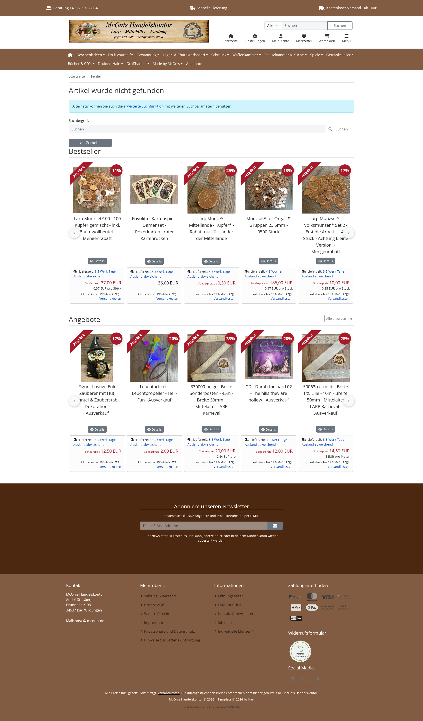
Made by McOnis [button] (166, 63)
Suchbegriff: (79, 120)
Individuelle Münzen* (234, 631)
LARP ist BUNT (229, 604)
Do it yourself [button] (119, 54)
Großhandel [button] (136, 63)
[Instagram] (302, 678)
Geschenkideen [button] (89, 54)
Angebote (194, 63)
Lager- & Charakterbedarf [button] (184, 54)
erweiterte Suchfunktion (144, 106)
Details (99, 261)
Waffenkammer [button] (245, 54)
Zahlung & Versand (159, 596)
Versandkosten (110, 298)
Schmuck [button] (218, 54)
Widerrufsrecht (155, 613)
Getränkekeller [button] (338, 54)
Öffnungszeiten (230, 596)
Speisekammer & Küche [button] (284, 54)
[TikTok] (310, 678)
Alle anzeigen (336, 318)
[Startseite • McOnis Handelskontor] (139, 32)
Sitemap (224, 622)
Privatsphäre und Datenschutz (168, 631)
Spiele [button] (315, 54)
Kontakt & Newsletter (235, 613)
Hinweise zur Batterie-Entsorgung (171, 640)
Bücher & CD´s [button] (80, 63)
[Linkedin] (318, 678)
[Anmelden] (275, 526)
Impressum (152, 622)
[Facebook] (292, 678)
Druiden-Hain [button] (109, 63)
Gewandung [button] (147, 54)
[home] (70, 54)
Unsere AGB (153, 604)
